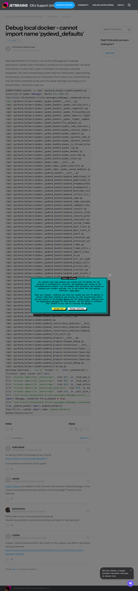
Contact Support (64, 5)
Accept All (58, 309)
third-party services (49, 301)
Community (83, 5)
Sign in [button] (121, 5)
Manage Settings (77, 309)
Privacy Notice (63, 299)
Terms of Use (83, 299)
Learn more (74, 291)
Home (15, 5)
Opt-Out (88, 303)
